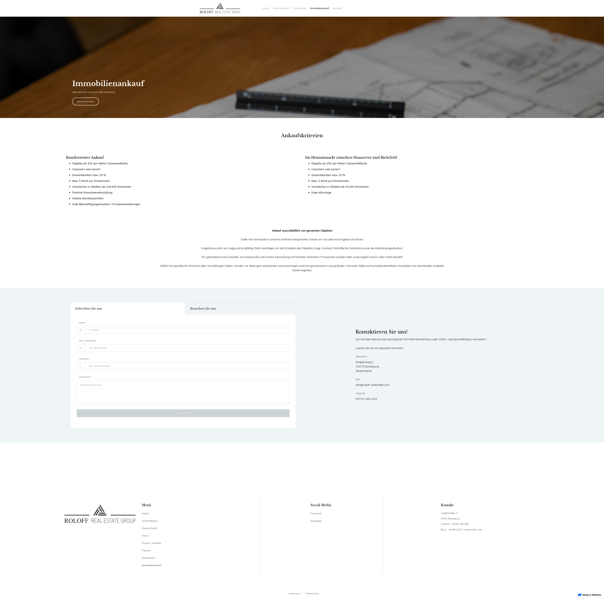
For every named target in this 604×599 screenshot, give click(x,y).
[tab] (127, 308)
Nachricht (85, 377)
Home (265, 8)
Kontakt (337, 8)
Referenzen (300, 8)
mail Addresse (87, 341)
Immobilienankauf (319, 8)
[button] (281, 8)
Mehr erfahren (85, 102)
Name (82, 323)
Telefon (84, 359)
